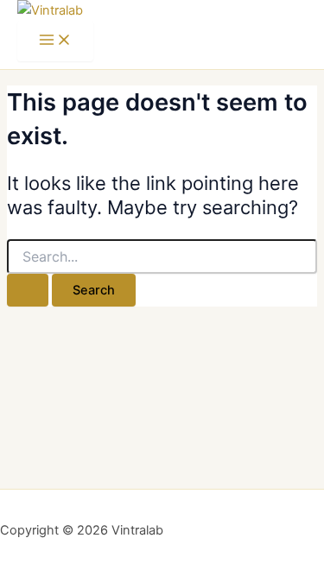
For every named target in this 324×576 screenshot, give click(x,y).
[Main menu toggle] (55, 41)
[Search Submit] (27, 290)
